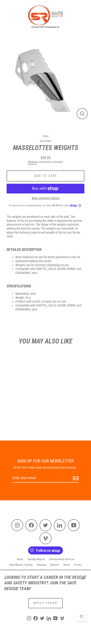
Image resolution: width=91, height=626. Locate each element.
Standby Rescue (36, 559)
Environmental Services (61, 559)
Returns (55, 564)
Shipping (32, 162)
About (20, 559)
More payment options (45, 198)
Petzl (45, 136)
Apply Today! (45, 603)
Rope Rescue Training (20, 564)
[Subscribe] (75, 478)
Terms (66, 564)
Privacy (78, 564)
